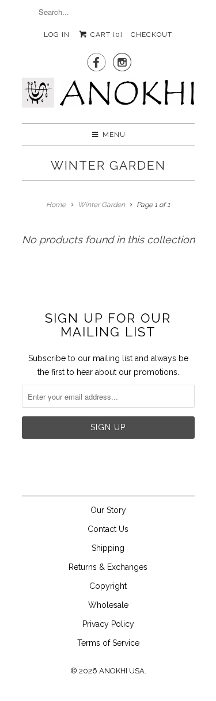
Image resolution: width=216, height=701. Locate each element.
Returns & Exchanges (108, 567)
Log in (57, 34)
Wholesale (108, 605)
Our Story (108, 510)
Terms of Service (108, 643)
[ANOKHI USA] (108, 96)
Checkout (151, 34)
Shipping (108, 548)
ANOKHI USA (122, 670)
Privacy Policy (108, 624)
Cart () (105, 34)
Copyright (108, 586)
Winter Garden (108, 165)
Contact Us (108, 529)
